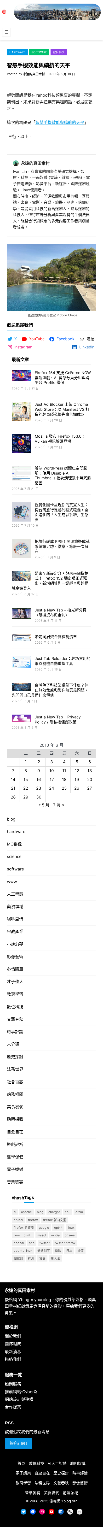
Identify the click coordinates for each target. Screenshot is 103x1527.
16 (38, 779)
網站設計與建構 (19, 1399)
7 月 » (58, 805)
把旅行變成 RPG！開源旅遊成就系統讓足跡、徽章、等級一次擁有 (62, 546)
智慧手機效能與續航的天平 (59, 122)
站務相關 (15, 1094)
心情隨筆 (15, 969)
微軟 (58, 1250)
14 (13, 779)
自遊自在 (15, 1131)
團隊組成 (13, 1343)
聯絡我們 (13, 1359)
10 (51, 770)
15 (25, 779)
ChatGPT (54, 1212)
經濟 (31, 1258)
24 (51, 788)
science (14, 856)
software (39, 52)
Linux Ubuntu (23, 1235)
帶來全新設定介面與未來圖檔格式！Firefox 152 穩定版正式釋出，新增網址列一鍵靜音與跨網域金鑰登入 (50, 581)
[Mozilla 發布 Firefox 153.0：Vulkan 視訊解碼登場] (21, 444)
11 (64, 770)
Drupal (18, 1220)
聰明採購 (15, 1119)
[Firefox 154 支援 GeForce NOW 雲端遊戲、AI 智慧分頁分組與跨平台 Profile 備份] (21, 376)
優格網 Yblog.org (63, 1501)
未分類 (13, 1044)
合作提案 (13, 1407)
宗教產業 (15, 931)
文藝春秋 (15, 1019)
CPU (67, 1212)
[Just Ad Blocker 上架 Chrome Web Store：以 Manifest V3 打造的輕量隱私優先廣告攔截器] (21, 412)
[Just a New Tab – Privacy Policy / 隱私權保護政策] (21, 719)
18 (64, 779)
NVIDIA (55, 1235)
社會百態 (15, 1082)
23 (38, 788)
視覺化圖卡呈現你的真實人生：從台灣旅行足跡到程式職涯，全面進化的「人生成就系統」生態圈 (61, 512)
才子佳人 (15, 981)
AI (15, 1212)
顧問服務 (13, 1384)
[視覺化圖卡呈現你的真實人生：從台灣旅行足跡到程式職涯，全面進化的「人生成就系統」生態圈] (21, 512)
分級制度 (43, 1250)
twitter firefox (65, 1243)
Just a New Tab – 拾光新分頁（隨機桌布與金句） (60, 612)
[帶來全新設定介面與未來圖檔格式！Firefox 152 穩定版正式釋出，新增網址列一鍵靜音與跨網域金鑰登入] (21, 576)
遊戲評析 (15, 1144)
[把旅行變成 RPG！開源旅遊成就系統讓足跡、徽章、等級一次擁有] (21, 549)
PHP (31, 1243)
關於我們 (13, 1336)
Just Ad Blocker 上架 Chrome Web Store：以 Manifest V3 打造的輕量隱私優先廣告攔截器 (62, 409)
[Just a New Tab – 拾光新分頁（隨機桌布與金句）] (21, 614)
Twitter (45, 1243)
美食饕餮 (15, 1106)
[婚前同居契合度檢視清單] (21, 638)
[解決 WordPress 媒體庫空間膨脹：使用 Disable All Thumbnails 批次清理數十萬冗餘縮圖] (21, 474)
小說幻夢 (15, 944)
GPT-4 (58, 1227)
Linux (71, 1227)
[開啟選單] (6, 32)
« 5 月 (44, 805)
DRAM (79, 1212)
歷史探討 (15, 1056)
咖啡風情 (15, 919)
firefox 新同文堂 (54, 1220)
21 (13, 788)
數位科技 (58, 52)
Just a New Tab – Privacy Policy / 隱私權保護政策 (58, 719)
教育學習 (15, 994)
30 (38, 797)
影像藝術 (15, 956)
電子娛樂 (15, 1169)
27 (89, 788)
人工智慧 (15, 894)
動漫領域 (15, 906)
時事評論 (15, 1031)
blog (11, 819)
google (44, 1227)
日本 (69, 1250)
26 (76, 788)
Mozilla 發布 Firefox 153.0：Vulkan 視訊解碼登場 (60, 439)
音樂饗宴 (15, 1182)
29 (25, 797)
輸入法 (55, 1258)
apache (26, 1212)
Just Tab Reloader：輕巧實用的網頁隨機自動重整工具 (63, 661)
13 (89, 770)
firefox (33, 1220)
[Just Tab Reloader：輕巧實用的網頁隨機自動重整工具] (21, 663)
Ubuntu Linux (23, 1250)
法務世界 (15, 1069)
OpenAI (19, 1243)
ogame (70, 1235)
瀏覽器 (18, 1258)
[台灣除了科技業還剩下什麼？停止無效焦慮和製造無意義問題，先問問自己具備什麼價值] (21, 687)
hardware (17, 52)
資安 (42, 1258)
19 (76, 779)
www (12, 881)
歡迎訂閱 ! (18, 1443)
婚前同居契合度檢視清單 (56, 636)
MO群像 (14, 844)
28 (13, 797)
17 (52, 779)
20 (89, 779)
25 (64, 788)
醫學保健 (15, 1157)
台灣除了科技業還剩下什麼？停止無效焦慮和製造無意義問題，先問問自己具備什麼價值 (50, 690)
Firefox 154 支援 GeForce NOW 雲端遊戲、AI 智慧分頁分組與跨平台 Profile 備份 (63, 377)
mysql (41, 1235)
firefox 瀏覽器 (24, 1227)
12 (77, 770)
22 (25, 788)
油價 (80, 1250)
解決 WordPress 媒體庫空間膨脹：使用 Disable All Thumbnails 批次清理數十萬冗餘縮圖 (63, 475)
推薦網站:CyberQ (21, 1391)
